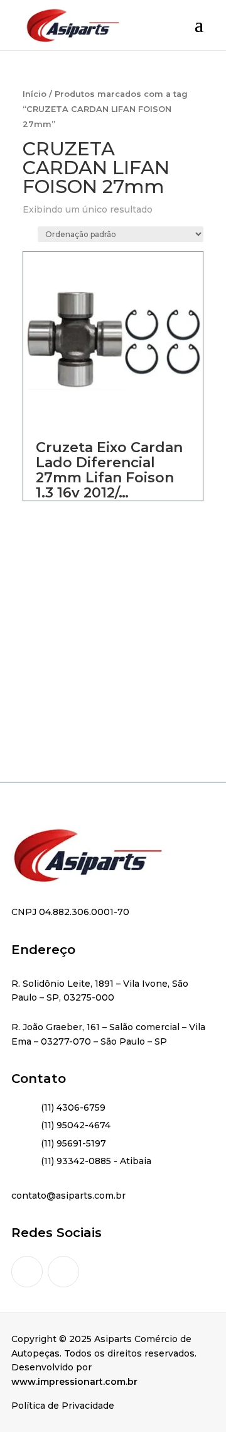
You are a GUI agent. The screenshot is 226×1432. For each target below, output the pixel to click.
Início (34, 94)
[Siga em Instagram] (27, 1271)
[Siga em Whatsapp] (63, 1271)
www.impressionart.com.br (74, 1381)
